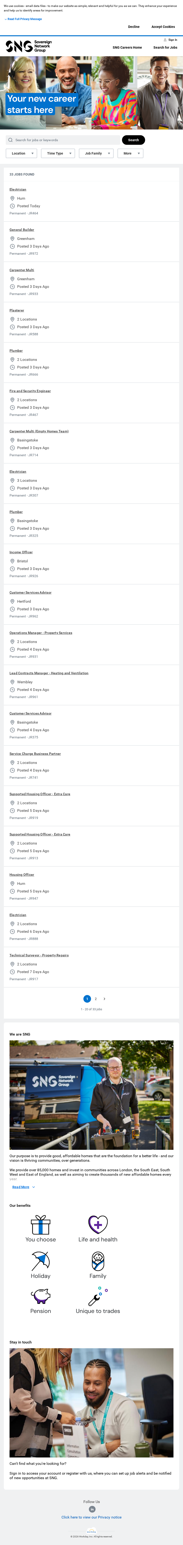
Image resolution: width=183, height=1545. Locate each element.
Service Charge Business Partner (35, 754)
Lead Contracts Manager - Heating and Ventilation (49, 673)
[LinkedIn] (92, 1509)
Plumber (16, 351)
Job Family (93, 153)
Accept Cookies (163, 27)
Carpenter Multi (22, 270)
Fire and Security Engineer (30, 391)
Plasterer (17, 310)
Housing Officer (22, 874)
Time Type (55, 153)
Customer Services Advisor (30, 592)
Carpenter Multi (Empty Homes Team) (39, 431)
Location (18, 153)
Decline (134, 27)
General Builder (22, 230)
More (128, 153)
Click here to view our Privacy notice (91, 1517)
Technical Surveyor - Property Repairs (39, 955)
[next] (104, 999)
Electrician (18, 189)
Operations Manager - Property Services (41, 633)
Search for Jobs (165, 47)
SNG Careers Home (127, 47)
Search (133, 140)
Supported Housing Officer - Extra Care (40, 794)
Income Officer (21, 552)
